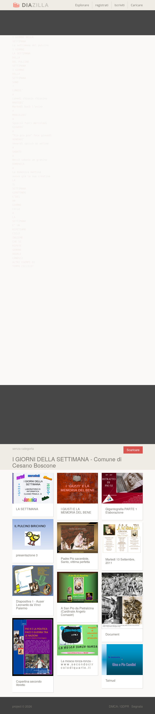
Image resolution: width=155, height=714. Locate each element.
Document (112, 634)
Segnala (137, 706)
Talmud (110, 680)
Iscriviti (120, 5)
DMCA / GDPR (119, 706)
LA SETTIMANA (27, 509)
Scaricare (133, 450)
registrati (101, 5)
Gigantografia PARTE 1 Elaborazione (121, 510)
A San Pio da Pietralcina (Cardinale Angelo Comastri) (77, 611)
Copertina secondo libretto (29, 683)
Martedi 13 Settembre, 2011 (120, 561)
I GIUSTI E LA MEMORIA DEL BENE (76, 510)
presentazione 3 (27, 555)
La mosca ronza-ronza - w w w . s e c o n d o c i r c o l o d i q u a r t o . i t (77, 664)
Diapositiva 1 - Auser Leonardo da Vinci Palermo (30, 604)
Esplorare (82, 5)
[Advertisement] (77, 22)
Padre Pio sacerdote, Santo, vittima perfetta (75, 560)
